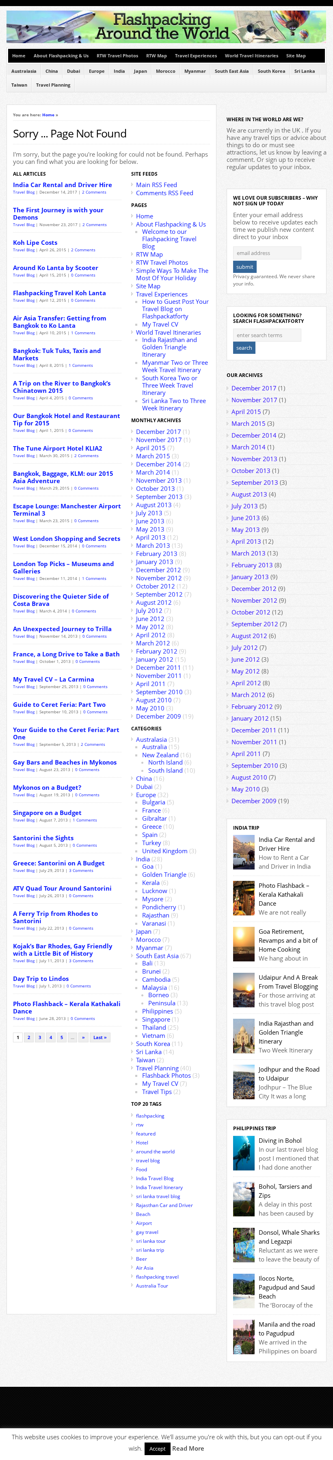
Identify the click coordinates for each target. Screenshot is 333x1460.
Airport (144, 1223)
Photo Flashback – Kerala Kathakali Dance (67, 1007)
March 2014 (153, 472)
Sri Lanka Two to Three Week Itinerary (174, 404)
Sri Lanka (304, 71)
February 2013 (156, 553)
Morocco (165, 71)
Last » (100, 1037)
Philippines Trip (254, 1128)
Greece (152, 826)
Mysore (152, 899)
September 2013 (159, 496)
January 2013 (154, 562)
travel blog (148, 1160)
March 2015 (153, 456)
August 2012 (154, 602)
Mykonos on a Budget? (47, 787)
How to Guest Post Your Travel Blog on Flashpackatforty (175, 308)
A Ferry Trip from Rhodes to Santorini (55, 917)
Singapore (156, 1019)
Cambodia (156, 979)
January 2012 (154, 659)
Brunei (151, 971)
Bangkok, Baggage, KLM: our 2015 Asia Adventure (63, 477)
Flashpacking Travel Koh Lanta (59, 293)
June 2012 (150, 619)
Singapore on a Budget (47, 812)
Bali (147, 963)
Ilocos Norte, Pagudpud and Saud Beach (287, 1287)
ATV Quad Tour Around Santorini (62, 888)
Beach (143, 1214)
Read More (188, 1448)
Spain (150, 834)
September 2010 (159, 692)
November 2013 (159, 480)
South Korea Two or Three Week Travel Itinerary (169, 385)
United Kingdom (165, 851)
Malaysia (154, 987)
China (51, 71)
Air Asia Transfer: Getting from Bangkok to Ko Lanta (59, 321)
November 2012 (159, 578)
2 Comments (94, 192)
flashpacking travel (157, 1276)
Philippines (157, 1011)
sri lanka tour (151, 1241)
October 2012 (155, 586)
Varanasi (154, 923)
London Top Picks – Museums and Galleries (63, 567)
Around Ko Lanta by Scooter (55, 268)
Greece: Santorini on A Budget (59, 863)
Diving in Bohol (280, 1140)
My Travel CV (160, 324)
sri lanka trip (150, 1249)
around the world (155, 1151)
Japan (140, 71)
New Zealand (160, 755)
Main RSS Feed (156, 185)
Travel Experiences (196, 56)
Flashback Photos (166, 1075)
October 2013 (155, 488)
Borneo (158, 995)
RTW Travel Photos (117, 56)
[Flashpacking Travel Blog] (166, 41)
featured (146, 1133)
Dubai (73, 71)
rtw (139, 1124)
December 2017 (158, 431)
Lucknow (154, 891)
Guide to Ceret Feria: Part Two (59, 704)
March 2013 (153, 545)
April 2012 (151, 635)
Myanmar (195, 71)
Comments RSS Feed (164, 193)
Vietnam (153, 1035)
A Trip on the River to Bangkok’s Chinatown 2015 (61, 386)
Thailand (154, 1027)
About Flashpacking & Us (61, 56)
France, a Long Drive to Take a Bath (66, 654)
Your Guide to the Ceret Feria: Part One (66, 733)
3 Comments (81, 870)
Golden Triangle (164, 874)
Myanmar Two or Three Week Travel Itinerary (175, 366)
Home (19, 56)
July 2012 (149, 610)
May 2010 (150, 708)
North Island (165, 762)
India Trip (246, 827)
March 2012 (153, 643)
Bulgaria (153, 802)
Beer (141, 1258)
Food (141, 1169)
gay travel (147, 1232)
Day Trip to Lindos (41, 978)
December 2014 (158, 464)
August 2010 (154, 700)
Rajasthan (155, 915)
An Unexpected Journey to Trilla (62, 629)
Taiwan (19, 85)
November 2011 (159, 675)
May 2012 (150, 627)
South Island (165, 770)
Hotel (142, 1142)
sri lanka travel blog (158, 1196)
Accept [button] (157, 1448)
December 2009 (158, 716)
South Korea (271, 71)
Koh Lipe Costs (35, 242)
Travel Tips (157, 1091)
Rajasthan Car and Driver (164, 1205)
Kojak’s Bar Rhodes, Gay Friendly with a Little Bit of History (62, 949)
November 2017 (159, 440)
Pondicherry (159, 907)
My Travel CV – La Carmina (53, 679)
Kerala (151, 882)
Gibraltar (154, 818)
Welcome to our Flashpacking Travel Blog (169, 238)
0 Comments (83, 275)
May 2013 (150, 529)
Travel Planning (53, 85)
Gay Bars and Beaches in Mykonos (65, 762)
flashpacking (150, 1115)
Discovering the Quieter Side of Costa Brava (61, 600)
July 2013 (149, 513)
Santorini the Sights (43, 838)
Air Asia (145, 1267)
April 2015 (151, 448)
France (151, 810)
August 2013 (154, 505)
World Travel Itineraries (251, 56)
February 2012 (156, 651)
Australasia (24, 71)
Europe (97, 71)
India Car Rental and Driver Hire (62, 185)
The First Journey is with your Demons (58, 213)
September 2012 (159, 594)
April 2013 (151, 537)
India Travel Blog (155, 1178)
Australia (154, 747)
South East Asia (232, 71)
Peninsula (161, 1003)
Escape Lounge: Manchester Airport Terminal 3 (67, 509)
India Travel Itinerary (159, 1187)
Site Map (296, 56)
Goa (148, 866)
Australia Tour (152, 1285)
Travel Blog (24, 192)
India (119, 71)
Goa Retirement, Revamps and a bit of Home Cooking (288, 940)
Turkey (151, 843)
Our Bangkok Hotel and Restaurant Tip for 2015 (66, 419)
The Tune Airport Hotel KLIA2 (57, 448)
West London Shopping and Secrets (66, 538)
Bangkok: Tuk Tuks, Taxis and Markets (57, 354)
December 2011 (158, 667)
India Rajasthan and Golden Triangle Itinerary (169, 347)
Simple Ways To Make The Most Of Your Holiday (172, 274)
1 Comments (83, 333)
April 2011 (151, 684)
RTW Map (156, 56)
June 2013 (150, 521)
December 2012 (158, 570)
